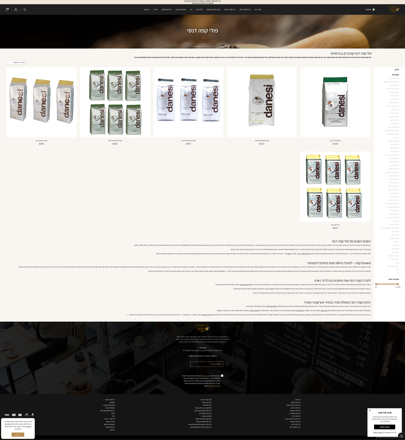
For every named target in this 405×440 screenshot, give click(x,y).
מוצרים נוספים (166, 9)
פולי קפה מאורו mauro (293, 405)
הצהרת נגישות (110, 421)
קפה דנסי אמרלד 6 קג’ (115, 140)
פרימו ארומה (300, 310)
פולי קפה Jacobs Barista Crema (200, 427)
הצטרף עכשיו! (385, 427)
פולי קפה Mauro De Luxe (203, 408)
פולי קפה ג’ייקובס (207, 315)
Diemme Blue (206, 416)
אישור (18, 435)
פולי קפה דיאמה (295, 408)
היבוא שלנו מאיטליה (213, 9)
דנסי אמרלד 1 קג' (335, 140)
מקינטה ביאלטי (254, 310)
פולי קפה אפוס (206, 402)
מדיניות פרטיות (110, 427)
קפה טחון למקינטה (109, 405)
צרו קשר (146, 9)
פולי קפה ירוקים (229, 9)
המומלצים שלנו (181, 9)
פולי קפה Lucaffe (295, 413)
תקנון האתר (206, 376)
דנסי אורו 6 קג (335, 225)
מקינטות (112, 402)
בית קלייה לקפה (110, 400)
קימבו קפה (324, 310)
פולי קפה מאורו (306, 254)
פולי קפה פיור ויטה (206, 400)
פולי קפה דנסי (296, 416)
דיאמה (290, 254)
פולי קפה (199, 9)
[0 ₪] (376, 284)
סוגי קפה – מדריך (109, 419)
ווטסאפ (368, 9)
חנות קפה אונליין (271, 306)
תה (191, 9)
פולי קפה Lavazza (245, 284)
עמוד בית (258, 9)
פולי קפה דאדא (295, 424)
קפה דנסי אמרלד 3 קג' (188, 140)
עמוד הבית (209, 46)
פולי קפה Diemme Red (203, 421)
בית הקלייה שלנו (245, 9)
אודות (155, 9)
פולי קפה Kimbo (295, 411)
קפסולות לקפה (110, 408)
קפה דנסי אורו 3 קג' (41, 140)
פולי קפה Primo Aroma (292, 419)
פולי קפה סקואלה (295, 421)
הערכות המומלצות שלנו (107, 411)
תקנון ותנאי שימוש (109, 424)
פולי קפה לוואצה (295, 402)
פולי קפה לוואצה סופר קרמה (202, 411)
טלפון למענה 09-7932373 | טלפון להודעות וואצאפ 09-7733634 (202, 350)
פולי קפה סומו (207, 405)
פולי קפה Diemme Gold (203, 419)
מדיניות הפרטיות (215, 386)
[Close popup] (370, 410)
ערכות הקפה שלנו (295, 427)
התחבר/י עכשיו (377, 432)
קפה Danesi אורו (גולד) (262, 140)
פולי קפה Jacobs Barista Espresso (199, 424)
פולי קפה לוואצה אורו (205, 413)
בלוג (113, 416)
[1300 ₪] (398, 284)
